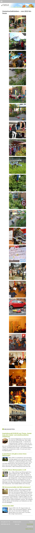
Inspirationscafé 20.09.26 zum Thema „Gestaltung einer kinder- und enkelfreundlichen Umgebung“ (17, 435)
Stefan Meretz (29, 529)
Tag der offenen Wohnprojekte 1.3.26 (14, 470)
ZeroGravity (30, 524)
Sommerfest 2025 (8, 506)
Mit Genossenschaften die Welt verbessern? (16, 487)
